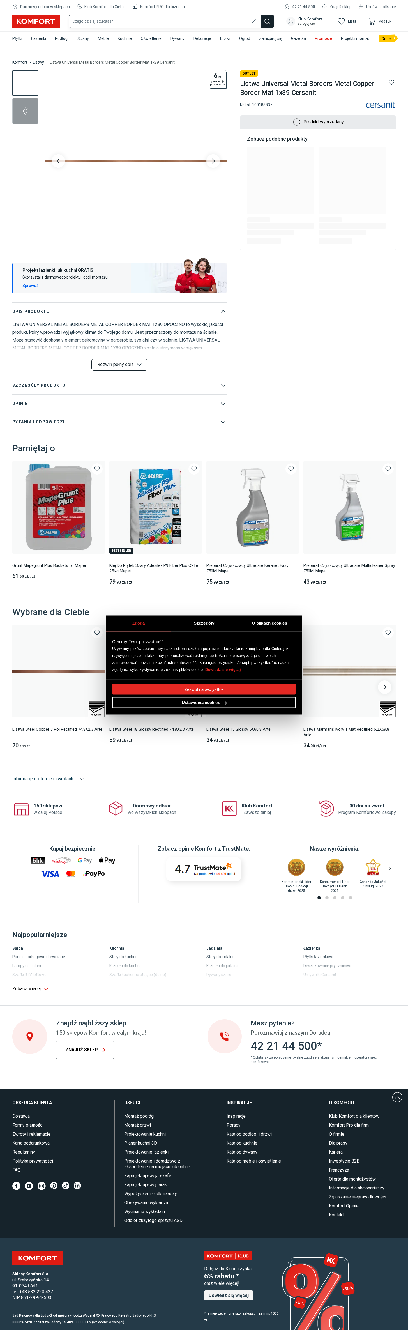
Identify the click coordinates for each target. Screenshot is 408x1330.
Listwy (38, 62)
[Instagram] (42, 1186)
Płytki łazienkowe (319, 956)
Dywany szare (218, 974)
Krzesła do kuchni (124, 965)
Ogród (244, 38)
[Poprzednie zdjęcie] (58, 161)
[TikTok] (65, 1186)
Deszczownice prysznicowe (327, 965)
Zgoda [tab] (138, 623)
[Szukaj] (267, 21)
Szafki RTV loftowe (29, 974)
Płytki (17, 38)
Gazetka (298, 38)
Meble (103, 38)
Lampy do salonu (27, 965)
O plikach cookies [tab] (269, 623)
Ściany (83, 38)
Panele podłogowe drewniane (38, 956)
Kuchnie (125, 38)
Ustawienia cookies (201, 702)
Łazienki (38, 38)
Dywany (177, 38)
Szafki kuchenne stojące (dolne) (137, 974)
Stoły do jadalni (219, 956)
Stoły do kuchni (122, 956)
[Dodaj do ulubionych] (391, 82)
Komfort (19, 62)
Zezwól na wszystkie (204, 689)
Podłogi (61, 38)
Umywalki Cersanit (319, 974)
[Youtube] (29, 1186)
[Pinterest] (53, 1186)
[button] (304, 21)
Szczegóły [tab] (204, 623)
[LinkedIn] (77, 1186)
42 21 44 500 (303, 6)
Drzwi (225, 38)
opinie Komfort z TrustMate (213, 848)
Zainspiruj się (270, 38)
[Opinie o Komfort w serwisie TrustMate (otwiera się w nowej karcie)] (203, 869)
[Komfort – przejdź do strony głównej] (37, 1258)
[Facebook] (16, 1186)
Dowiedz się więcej (223, 669)
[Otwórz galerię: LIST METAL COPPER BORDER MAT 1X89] (136, 161)
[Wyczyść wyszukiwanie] (254, 21)
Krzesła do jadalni (222, 965)
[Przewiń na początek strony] (397, 1097)
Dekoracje (202, 38)
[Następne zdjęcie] (213, 161)
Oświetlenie (151, 38)
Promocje (323, 38)
